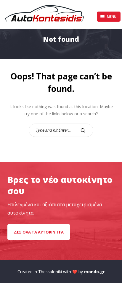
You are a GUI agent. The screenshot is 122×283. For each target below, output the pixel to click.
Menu (111, 16)
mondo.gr (94, 271)
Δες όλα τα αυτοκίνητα (39, 232)
